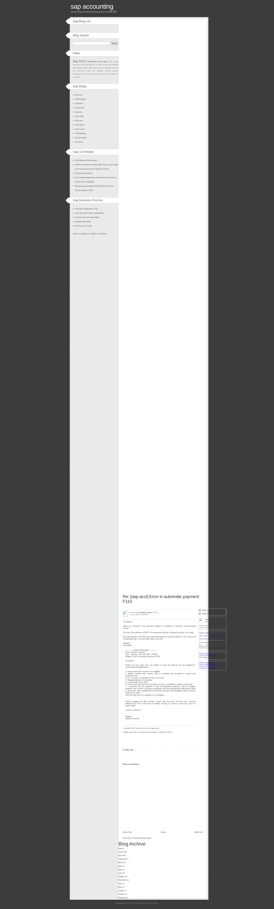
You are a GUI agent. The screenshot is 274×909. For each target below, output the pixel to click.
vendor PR (76, 77)
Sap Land (78, 121)
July (120, 855)
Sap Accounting (92, 6)
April (120, 884)
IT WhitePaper (80, 133)
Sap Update (79, 125)
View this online (208, 614)
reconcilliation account (89, 74)
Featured (105, 65)
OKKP (95, 68)
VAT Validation (97, 71)
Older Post (199, 832)
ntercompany (77, 74)
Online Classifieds (80, 234)
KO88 (79, 68)
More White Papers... (206, 639)
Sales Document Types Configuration (89, 213)
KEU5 (75, 68)
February (121, 898)
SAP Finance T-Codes (83, 226)
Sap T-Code (79, 129)
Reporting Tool (110, 68)
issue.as (174, 665)
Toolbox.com (127, 732)
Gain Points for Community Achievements (212, 647)
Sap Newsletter (81, 138)
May (120, 848)
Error (93, 65)
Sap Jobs (78, 112)
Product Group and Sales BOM (87, 217)
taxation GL (114, 74)
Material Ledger (87, 68)
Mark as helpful (208, 610)
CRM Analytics (80, 99)
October (121, 877)
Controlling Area (94, 61)
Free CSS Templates (132, 903)
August (121, 859)
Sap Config (79, 116)
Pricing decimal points (83, 173)
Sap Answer (79, 108)
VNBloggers (153, 903)
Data (105, 61)
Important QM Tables (83, 222)
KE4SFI (115, 65)
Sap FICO (79, 61)
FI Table (98, 65)
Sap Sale (78, 95)
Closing (116, 62)
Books (110, 62)
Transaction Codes (84, 71)
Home (163, 832)
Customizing (84, 65)
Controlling (76, 65)
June (120, 852)
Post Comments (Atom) (142, 838)
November (122, 880)
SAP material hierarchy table (86, 160)
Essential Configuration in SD (86, 209)
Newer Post (127, 832)
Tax (74, 71)
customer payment (112, 71)
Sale (116, 68)
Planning (101, 68)
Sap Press (79, 142)
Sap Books (79, 103)
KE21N (110, 65)
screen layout (101, 74)
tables (108, 74)
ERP (90, 65)
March (120, 862)
